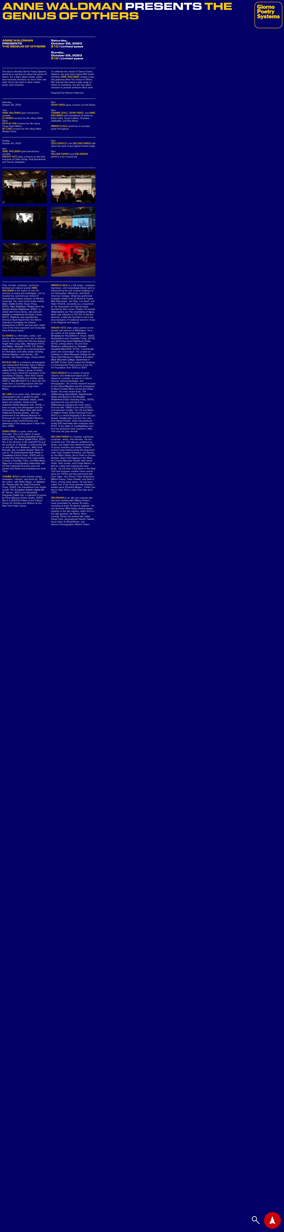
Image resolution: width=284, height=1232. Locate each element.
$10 (54, 46)
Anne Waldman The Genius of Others (117, 11)
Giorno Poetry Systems (268, 11)
